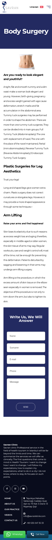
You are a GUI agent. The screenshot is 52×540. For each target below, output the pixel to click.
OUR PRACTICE (11, 509)
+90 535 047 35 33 (35, 523)
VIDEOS (8, 515)
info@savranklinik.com (34, 516)
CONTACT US (10, 520)
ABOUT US (9, 504)
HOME (7, 498)
